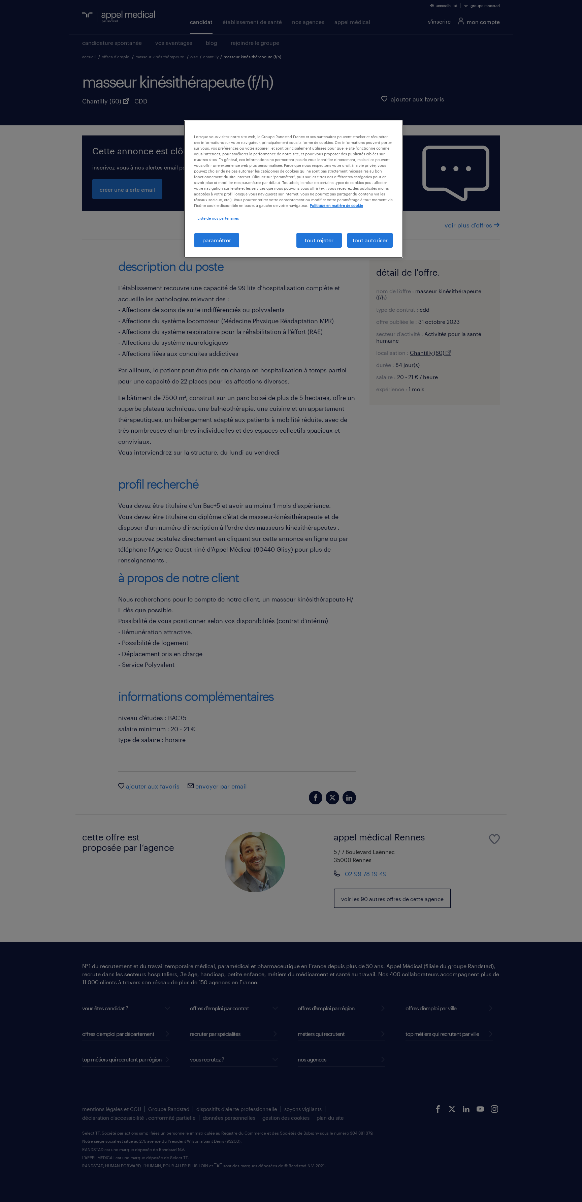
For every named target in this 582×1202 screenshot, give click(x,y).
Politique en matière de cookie (336, 205)
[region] (293, 189)
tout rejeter (319, 240)
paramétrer (216, 240)
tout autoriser (370, 240)
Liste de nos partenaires (218, 218)
